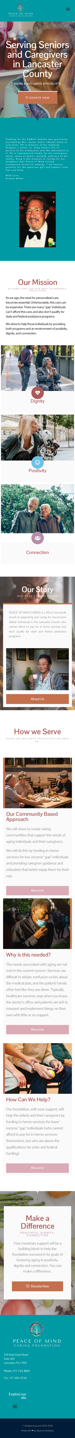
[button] (68, 9)
